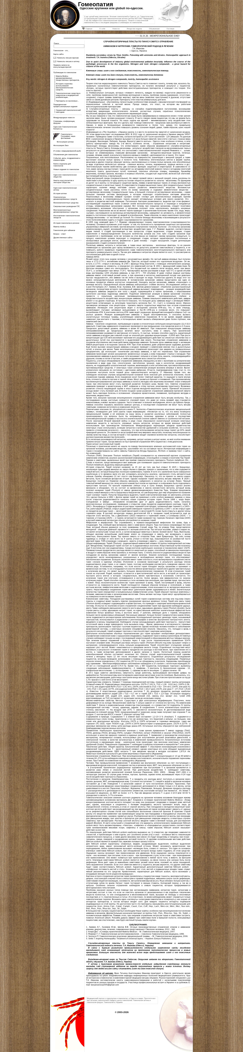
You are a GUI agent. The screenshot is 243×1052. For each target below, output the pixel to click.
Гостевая (170, 29)
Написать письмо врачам (68, 58)
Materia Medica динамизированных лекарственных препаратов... (68, 78)
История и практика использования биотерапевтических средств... (64, 87)
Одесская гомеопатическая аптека (65, 189)
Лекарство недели (134, 29)
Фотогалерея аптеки (65, 142)
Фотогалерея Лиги (60, 145)
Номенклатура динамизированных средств (65, 198)
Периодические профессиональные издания (65, 105)
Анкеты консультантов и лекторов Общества (63, 181)
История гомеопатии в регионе (66, 223)
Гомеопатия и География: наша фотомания (68, 136)
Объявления (154, 29)
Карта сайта (58, 54)
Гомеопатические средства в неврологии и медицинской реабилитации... (68, 95)
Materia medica (59, 227)
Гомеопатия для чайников (64, 230)
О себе (102, 29)
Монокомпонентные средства (65, 203)
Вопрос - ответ (59, 234)
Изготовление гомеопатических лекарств (66, 217)
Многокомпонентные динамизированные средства (65, 211)
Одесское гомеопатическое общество (65, 176)
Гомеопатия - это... (61, 51)
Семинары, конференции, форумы (64, 122)
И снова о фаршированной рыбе (67, 151)
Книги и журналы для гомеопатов (62, 165)
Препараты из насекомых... (67, 101)
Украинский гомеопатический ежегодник (68, 111)
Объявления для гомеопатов (65, 154)
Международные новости (64, 118)
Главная (88, 29)
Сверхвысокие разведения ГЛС (66, 206)
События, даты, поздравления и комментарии (66, 159)
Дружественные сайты (62, 238)
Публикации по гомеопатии (64, 72)
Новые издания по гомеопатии (66, 169)
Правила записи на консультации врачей (62, 66)
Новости (116, 29)
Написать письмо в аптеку (68, 61)
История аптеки (60, 193)
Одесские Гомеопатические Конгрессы (65, 128)
